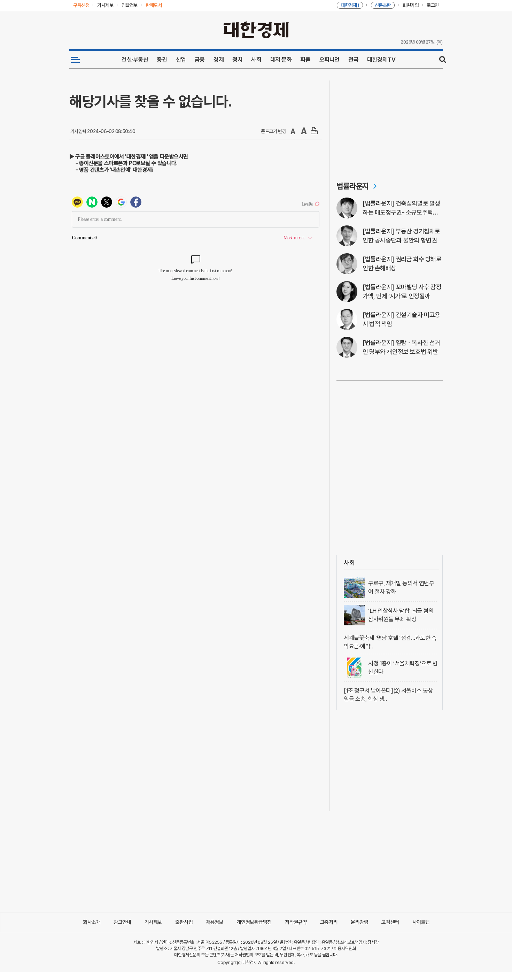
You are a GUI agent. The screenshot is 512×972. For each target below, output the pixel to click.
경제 (219, 59)
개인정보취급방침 (254, 922)
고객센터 (390, 922)
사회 (256, 59)
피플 (305, 59)
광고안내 (122, 922)
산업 (181, 59)
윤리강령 (359, 922)
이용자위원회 (345, 948)
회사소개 (91, 922)
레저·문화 (281, 59)
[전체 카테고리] (75, 59)
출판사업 (184, 922)
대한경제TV (381, 59)
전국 (353, 59)
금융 (200, 59)
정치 (237, 59)
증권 (162, 59)
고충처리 (329, 922)
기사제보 (153, 922)
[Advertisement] (389, 124)
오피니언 (329, 59)
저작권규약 (296, 922)
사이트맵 (421, 922)
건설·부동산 (135, 59)
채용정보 (214, 922)
